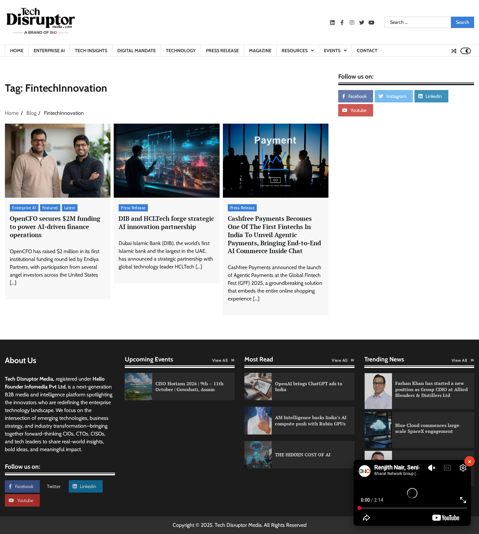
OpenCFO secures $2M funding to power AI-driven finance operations (55, 226)
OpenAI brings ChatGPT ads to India (308, 386)
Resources (295, 50)
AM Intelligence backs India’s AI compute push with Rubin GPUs (310, 420)
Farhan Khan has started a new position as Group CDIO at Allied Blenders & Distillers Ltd (431, 389)
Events (332, 50)
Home (16, 50)
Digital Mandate (136, 50)
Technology (181, 50)
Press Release (222, 50)
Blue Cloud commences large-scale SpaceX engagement (428, 428)
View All (220, 360)
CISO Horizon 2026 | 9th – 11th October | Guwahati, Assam (189, 386)
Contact (367, 50)
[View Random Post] (454, 51)
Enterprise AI (49, 50)
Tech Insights (91, 50)
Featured (50, 207)
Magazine (260, 50)
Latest (69, 207)
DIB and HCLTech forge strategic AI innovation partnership (166, 222)
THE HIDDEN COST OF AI (302, 454)
